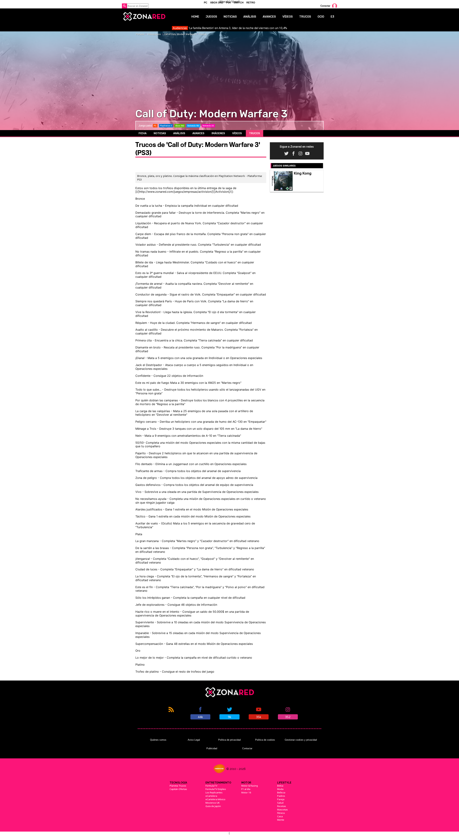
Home (195, 16)
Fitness (281, 813)
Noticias (230, 16)
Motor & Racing (249, 785)
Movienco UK (212, 802)
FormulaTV (211, 785)
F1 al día (245, 789)
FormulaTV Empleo (215, 789)
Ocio (321, 16)
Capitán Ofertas (178, 789)
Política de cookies (265, 739)
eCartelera (211, 796)
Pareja (280, 799)
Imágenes (218, 133)
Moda (280, 789)
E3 (332, 16)
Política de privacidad (229, 739)
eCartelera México (215, 799)
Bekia (280, 785)
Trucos (305, 16)
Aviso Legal (194, 739)
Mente (280, 819)
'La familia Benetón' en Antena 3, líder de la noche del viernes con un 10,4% (230, 28)
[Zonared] (144, 16)
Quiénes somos (158, 739)
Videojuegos (154, 34)
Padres (281, 796)
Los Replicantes (214, 792)
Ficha (142, 133)
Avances (269, 16)
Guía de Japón (213, 806)
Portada (140, 34)
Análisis (249, 16)
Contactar (247, 748)
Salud (280, 802)
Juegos (211, 16)
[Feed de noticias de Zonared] (171, 712)
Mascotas (282, 809)
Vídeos (287, 16)
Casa (280, 816)
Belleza (281, 792)
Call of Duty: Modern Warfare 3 (180, 34)
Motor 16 (246, 792)
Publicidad (211, 748)
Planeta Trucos (178, 785)
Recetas (281, 806)
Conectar (325, 5)
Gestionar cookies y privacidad (301, 739)
